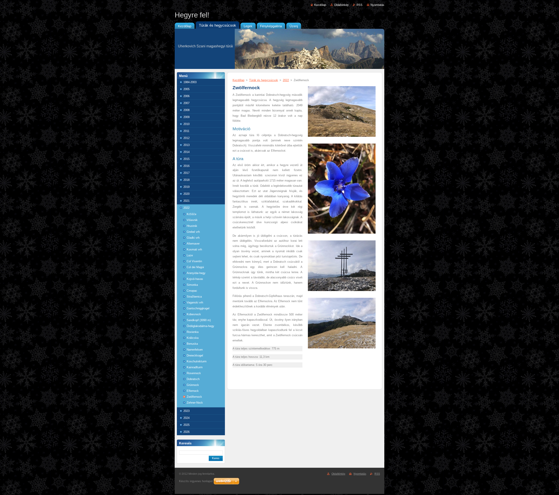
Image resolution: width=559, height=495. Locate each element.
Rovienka (192, 332)
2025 (186, 424)
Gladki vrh (193, 237)
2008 (186, 110)
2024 (186, 418)
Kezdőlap (320, 5)
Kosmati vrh (194, 249)
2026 (186, 431)
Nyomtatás (377, 5)
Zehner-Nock (195, 402)
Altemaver (193, 243)
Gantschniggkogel (198, 308)
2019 (186, 186)
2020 (186, 193)
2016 (186, 166)
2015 (186, 159)
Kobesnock (194, 314)
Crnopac (192, 290)
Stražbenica (194, 296)
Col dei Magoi (195, 267)
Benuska (192, 343)
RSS (359, 5)
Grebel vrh (193, 231)
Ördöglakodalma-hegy (200, 326)
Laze (190, 255)
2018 (186, 180)
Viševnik (192, 220)
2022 (186, 207)
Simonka (192, 284)
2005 (186, 89)
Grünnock (193, 385)
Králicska (192, 337)
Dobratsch (193, 379)
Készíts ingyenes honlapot (196, 481)
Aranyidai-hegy (196, 273)
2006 (186, 96)
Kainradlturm (195, 367)
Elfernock (193, 390)
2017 (186, 173)
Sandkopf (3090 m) (199, 320)
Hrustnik (192, 226)
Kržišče (191, 214)
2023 (186, 411)
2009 (186, 117)
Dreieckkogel (195, 355)
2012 (186, 138)
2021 (186, 200)
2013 (186, 145)
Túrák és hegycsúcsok (263, 80)
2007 (186, 103)
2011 (186, 131)
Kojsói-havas (195, 279)
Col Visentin (194, 261)
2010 (186, 124)
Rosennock (194, 373)
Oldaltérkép (341, 5)
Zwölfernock (194, 396)
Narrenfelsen (195, 349)
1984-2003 (190, 82)
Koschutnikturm (197, 361)
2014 (186, 152)
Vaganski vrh (195, 302)
